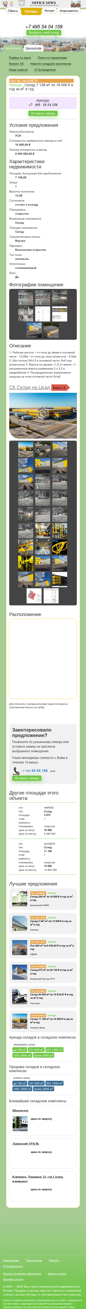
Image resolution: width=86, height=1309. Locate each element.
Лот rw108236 (38, 966)
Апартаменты (69, 10)
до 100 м (19, 1049)
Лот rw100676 (38, 1015)
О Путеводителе (13, 1266)
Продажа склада (13, 1279)
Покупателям (33, 48)
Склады (31, 11)
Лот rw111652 (38, 942)
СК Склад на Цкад (30, 386)
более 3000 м (43, 1055)
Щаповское (20, 1110)
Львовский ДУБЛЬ (25, 1143)
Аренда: (43, 100)
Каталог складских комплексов (22, 1273)
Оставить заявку (43, 113)
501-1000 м (54, 1049)
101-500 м (36, 1049)
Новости (54, 1260)
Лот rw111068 (38, 917)
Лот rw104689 (38, 991)
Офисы (13, 10)
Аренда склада (57, 1273)
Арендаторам (13, 48)
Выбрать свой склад (44, 32)
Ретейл (49, 10)
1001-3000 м (22, 1055)
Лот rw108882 (38, 893)
